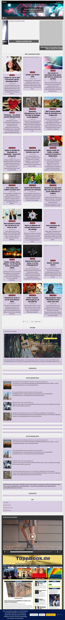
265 (32, 314)
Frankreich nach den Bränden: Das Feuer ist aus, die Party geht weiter (29, 374)
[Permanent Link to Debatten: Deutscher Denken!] (53, 244)
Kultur (12, 67)
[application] (32, 529)
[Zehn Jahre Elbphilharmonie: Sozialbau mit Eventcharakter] (7, 391)
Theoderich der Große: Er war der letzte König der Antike (12, 292)
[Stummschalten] (57, 544)
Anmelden (6, 495)
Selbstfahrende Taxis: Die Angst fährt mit (22, 395)
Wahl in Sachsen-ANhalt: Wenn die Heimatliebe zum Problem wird (53, 106)
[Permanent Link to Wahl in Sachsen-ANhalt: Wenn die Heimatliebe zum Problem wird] (53, 94)
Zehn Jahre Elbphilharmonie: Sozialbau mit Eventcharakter (27, 384)
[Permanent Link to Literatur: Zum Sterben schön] (32, 56)
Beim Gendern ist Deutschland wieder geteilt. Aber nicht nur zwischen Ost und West (48, 41)
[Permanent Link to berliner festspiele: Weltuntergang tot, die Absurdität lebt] (32, 281)
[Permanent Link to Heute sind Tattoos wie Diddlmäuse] (53, 207)
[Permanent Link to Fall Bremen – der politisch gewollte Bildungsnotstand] (12, 96)
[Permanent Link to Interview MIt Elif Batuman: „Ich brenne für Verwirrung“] (32, 171)
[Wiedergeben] (5, 544)
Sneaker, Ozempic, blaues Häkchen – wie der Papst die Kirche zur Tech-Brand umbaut (12, 257)
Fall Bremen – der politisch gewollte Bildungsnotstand (12, 108)
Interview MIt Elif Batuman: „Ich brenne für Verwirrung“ (32, 181)
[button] (32, 529)
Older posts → (38, 314)
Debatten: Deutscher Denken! (53, 256)
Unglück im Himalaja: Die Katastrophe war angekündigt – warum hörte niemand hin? (12, 145)
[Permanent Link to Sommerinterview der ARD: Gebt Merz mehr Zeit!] (32, 133)
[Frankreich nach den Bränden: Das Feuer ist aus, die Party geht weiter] (7, 381)
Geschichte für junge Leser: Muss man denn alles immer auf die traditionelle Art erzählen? (53, 183)
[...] (60, 354)
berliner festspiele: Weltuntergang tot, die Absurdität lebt (32, 292)
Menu (5, 2)
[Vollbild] (60, 544)
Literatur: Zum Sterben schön (17, 41)
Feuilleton (33, 101)
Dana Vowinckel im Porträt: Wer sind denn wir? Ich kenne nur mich (12, 218)
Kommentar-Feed (7, 500)
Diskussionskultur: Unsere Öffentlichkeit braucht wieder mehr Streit (53, 292)
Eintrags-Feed (6, 497)
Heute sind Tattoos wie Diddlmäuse (53, 219)
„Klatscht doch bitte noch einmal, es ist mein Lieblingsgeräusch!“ (32, 255)
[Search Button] (33, 604)
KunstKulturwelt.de (32, 9)
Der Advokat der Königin (10, 324)
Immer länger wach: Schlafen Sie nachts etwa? (12, 181)
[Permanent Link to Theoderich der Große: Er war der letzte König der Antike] (12, 281)
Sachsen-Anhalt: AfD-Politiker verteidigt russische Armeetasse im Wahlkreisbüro (53, 145)
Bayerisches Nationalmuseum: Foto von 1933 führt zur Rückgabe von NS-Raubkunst (32, 107)
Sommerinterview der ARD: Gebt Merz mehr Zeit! (32, 144)
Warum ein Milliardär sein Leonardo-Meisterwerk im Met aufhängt (32, 220)
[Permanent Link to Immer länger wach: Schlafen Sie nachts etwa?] (12, 171)
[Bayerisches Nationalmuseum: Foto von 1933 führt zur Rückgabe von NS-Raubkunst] (7, 412)
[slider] (31, 544)
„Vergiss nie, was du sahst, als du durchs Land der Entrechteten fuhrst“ (12, 72)
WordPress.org (7, 502)
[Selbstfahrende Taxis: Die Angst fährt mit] (7, 402)
